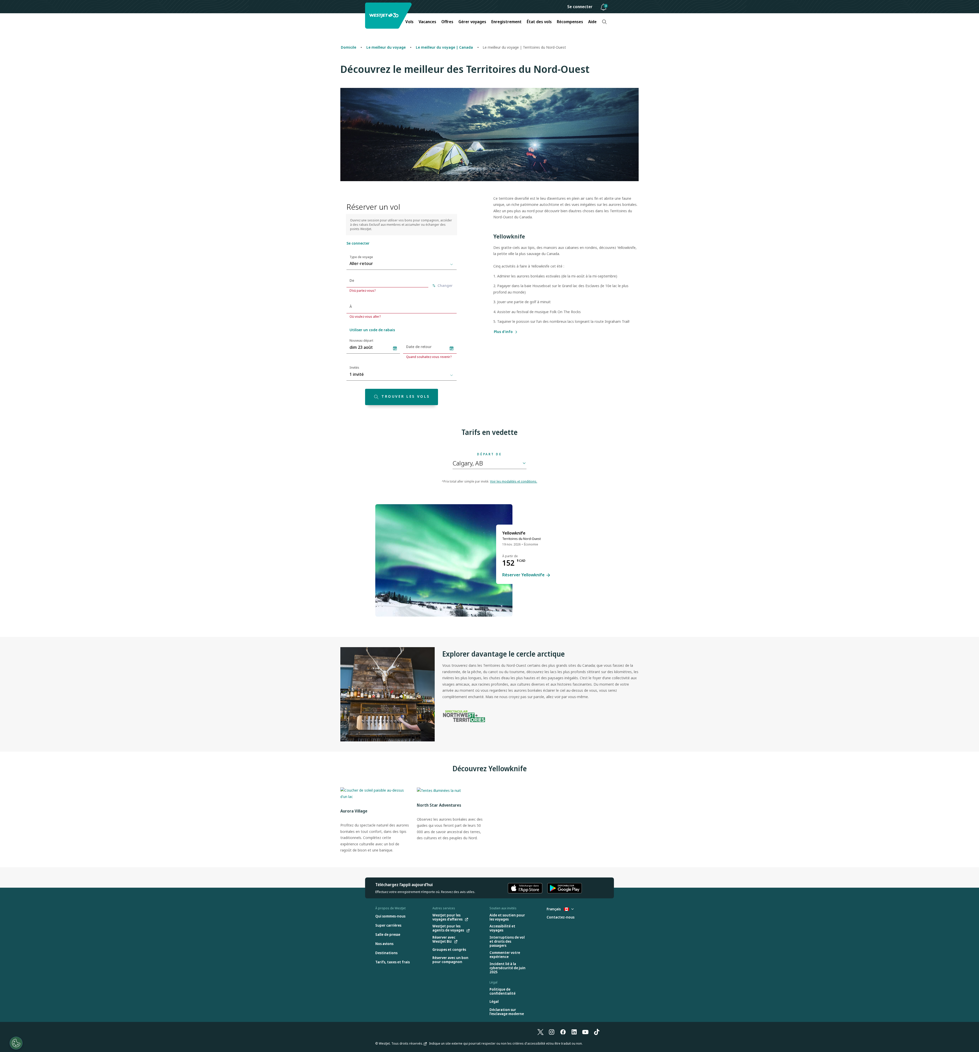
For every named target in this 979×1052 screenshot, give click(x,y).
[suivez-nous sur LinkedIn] (574, 1031)
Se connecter (579, 6)
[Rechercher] (604, 21)
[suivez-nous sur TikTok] (597, 1031)
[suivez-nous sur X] (540, 1031)
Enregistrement (506, 21)
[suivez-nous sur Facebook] (563, 1031)
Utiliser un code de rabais (372, 329)
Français (554, 909)
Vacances (427, 21)
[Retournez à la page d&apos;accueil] (389, 16)
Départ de (489, 454)
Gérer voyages (472, 21)
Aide (592, 21)
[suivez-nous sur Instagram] (552, 1031)
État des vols (539, 21)
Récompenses (570, 21)
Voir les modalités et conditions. (513, 481)
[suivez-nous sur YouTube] (585, 1031)
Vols (409, 21)
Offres (447, 21)
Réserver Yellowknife (524, 575)
